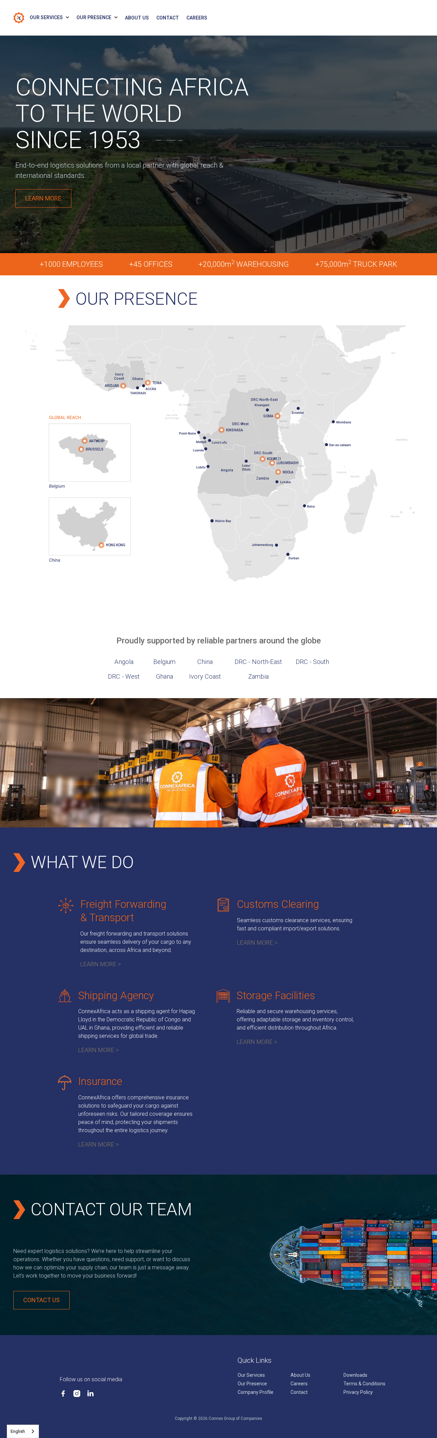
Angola (123, 662)
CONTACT (167, 18)
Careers (299, 1383)
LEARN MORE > (100, 964)
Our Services (251, 1375)
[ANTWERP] (84, 441)
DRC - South (312, 662)
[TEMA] (148, 382)
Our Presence (252, 1383)
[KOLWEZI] (262, 459)
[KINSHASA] (221, 430)
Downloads (355, 1375)
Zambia (258, 676)
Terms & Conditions (364, 1383)
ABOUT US (137, 18)
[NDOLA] (278, 472)
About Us (300, 1375)
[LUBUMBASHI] (272, 463)
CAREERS (196, 18)
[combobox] (23, 1431)
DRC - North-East (258, 662)
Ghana (164, 676)
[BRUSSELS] (81, 449)
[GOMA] (277, 416)
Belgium (164, 662)
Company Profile (255, 1392)
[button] (53, 17)
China (205, 662)
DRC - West (124, 676)
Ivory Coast (205, 676)
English (18, 1431)
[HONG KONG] (101, 545)
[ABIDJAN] (123, 386)
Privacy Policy (358, 1392)
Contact (299, 1392)
